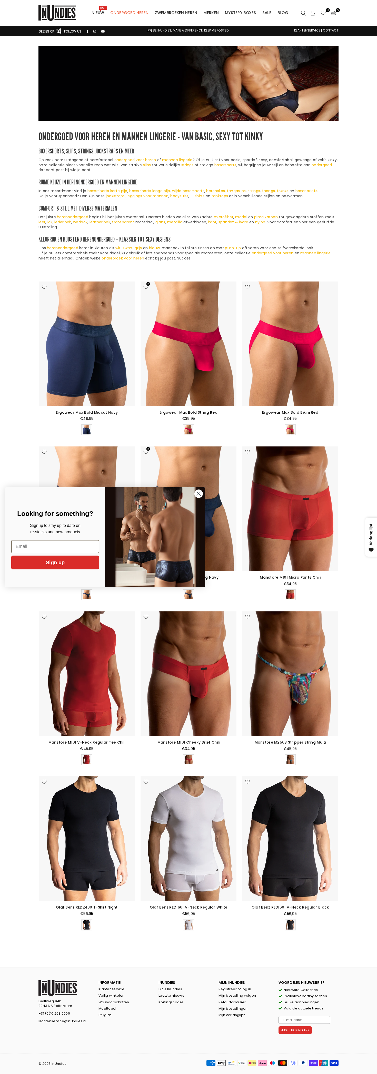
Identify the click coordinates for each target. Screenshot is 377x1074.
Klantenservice (111, 989)
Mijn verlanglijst (232, 1015)
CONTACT (331, 30)
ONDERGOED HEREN (129, 12)
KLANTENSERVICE (307, 30)
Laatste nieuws (171, 995)
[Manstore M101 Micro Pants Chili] (290, 508)
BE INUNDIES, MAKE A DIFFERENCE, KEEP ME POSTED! (191, 30)
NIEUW (99, 11)
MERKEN (211, 12)
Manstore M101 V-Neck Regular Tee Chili (86, 742)
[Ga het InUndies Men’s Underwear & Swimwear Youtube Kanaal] (103, 31)
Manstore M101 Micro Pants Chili (290, 577)
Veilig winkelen (111, 995)
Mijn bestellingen (233, 1008)
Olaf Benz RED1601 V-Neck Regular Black (290, 907)
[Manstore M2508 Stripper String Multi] (290, 673)
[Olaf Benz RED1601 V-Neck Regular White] (189, 838)
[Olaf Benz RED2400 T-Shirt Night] (87, 838)
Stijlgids (105, 1015)
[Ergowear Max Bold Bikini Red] (290, 343)
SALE (266, 12)
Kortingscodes (171, 1002)
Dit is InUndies (170, 989)
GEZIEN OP (46, 31)
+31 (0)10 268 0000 (54, 1013)
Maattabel (107, 1008)
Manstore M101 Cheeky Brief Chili (188, 742)
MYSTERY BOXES (240, 12)
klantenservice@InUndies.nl (62, 1021)
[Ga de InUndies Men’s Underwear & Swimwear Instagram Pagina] (95, 31)
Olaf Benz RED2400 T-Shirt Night (87, 907)
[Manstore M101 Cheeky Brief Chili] (189, 673)
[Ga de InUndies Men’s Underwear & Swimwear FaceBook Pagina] (87, 31)
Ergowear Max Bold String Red (188, 412)
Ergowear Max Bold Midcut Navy (87, 412)
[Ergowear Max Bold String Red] (189, 343)
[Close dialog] (198, 493)
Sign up (55, 562)
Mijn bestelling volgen (237, 995)
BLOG (282, 12)
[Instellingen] (313, 12)
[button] (334, 12)
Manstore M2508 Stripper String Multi (290, 742)
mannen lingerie (177, 159)
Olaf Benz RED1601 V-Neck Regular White (188, 907)
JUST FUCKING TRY (295, 1030)
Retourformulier (232, 1002)
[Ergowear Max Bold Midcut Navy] (87, 343)
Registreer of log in (235, 989)
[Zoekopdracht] (303, 12)
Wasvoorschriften (113, 1002)
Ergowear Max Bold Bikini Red (290, 412)
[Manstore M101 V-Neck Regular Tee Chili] (87, 673)
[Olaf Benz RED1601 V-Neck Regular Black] (290, 838)
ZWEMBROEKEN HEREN (176, 12)
